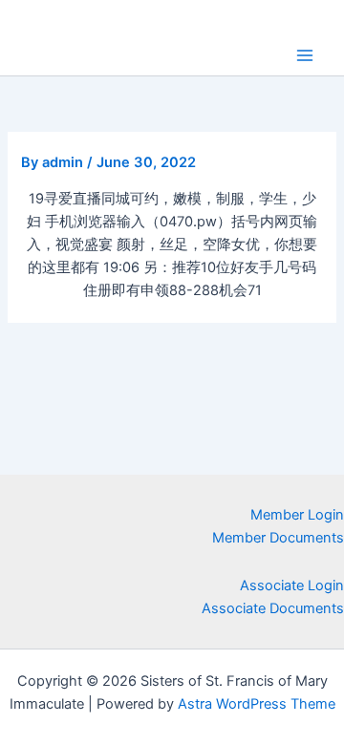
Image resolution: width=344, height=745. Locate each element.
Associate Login (292, 585)
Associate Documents (273, 608)
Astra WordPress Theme (256, 704)
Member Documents (278, 537)
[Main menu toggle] (305, 55)
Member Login (297, 514)
